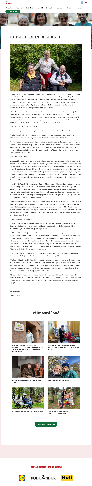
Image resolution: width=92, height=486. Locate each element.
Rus (86, 2)
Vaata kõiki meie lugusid (46, 424)
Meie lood (70, 8)
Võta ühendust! (13, 11)
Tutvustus (9, 8)
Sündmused (60, 8)
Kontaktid (49, 8)
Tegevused (19, 8)
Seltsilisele (29, 8)
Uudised (79, 8)
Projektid (40, 8)
